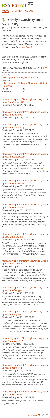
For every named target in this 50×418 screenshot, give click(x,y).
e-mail (44, 67)
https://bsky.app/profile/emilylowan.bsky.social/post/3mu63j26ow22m (25, 155)
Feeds (5, 10)
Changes (17, 10)
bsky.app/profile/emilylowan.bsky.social (21, 77)
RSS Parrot (27, 46)
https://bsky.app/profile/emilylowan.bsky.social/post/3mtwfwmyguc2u (25, 289)
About (29, 10)
